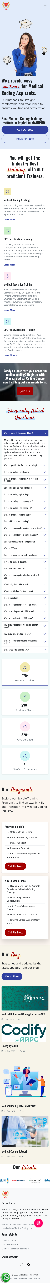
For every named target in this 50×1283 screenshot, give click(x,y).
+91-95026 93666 (10, 1224)
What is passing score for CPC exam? (19, 611)
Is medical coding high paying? (16, 494)
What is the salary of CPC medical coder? (20, 604)
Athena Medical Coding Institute (26, 1278)
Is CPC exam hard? (11, 597)
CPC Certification (10, 1244)
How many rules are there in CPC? (17, 633)
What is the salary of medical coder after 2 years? (21, 576)
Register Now (25, 138)
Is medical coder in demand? (15, 561)
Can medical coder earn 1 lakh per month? (21, 541)
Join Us (25, 391)
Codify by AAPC (10, 1046)
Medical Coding (9, 1240)
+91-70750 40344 (26, 1224)
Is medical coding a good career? (17, 471)
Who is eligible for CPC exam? (16, 584)
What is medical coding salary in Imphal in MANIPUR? (21, 480)
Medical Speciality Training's (15, 1248)
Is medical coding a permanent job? (18, 507)
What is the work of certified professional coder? (20, 642)
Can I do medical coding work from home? (21, 555)
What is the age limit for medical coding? (21, 534)
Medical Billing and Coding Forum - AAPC (23, 1014)
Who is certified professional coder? (18, 591)
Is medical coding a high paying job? (18, 501)
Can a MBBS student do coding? (16, 521)
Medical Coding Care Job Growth (19, 1106)
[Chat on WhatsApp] (6, 1276)
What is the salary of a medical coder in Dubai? (23, 528)
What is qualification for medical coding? (20, 465)
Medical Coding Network (14, 1151)
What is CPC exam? (11, 548)
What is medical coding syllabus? (17, 514)
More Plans (12, 976)
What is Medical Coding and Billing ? (18, 433)
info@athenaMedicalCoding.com (17, 1228)
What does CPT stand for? (14, 568)
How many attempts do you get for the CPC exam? (21, 626)
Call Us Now (25, 129)
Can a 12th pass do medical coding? (18, 487)
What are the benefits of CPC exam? (18, 618)
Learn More (10, 219)
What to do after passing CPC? (16, 649)
